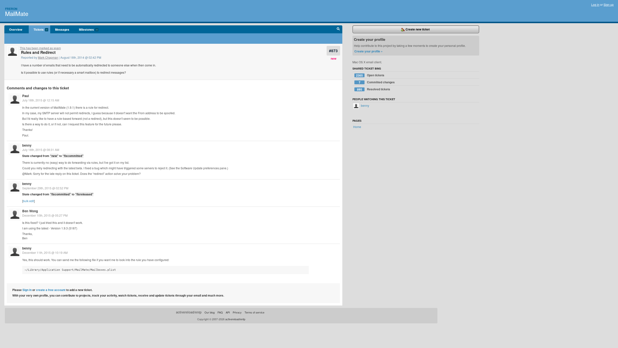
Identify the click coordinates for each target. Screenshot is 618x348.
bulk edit (28, 201)
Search (338, 29)
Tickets (36, 29)
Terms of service (254, 312)
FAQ (220, 312)
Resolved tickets (373, 89)
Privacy (237, 312)
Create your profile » (368, 51)
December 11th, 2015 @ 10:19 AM (45, 252)
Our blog (209, 312)
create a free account (50, 290)
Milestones (84, 29)
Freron (11, 9)
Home (357, 127)
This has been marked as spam (40, 48)
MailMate (16, 13)
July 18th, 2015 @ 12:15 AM (40, 100)
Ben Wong (30, 211)
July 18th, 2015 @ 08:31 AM (40, 150)
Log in (595, 4)
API (228, 312)
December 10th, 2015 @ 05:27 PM (45, 215)
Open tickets (370, 75)
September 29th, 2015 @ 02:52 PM (45, 188)
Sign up (609, 4)
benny (26, 145)
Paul (25, 95)
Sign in (27, 290)
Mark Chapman (48, 57)
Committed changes (377, 82)
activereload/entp (189, 312)
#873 (333, 50)
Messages (62, 29)
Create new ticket (417, 29)
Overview (15, 29)
